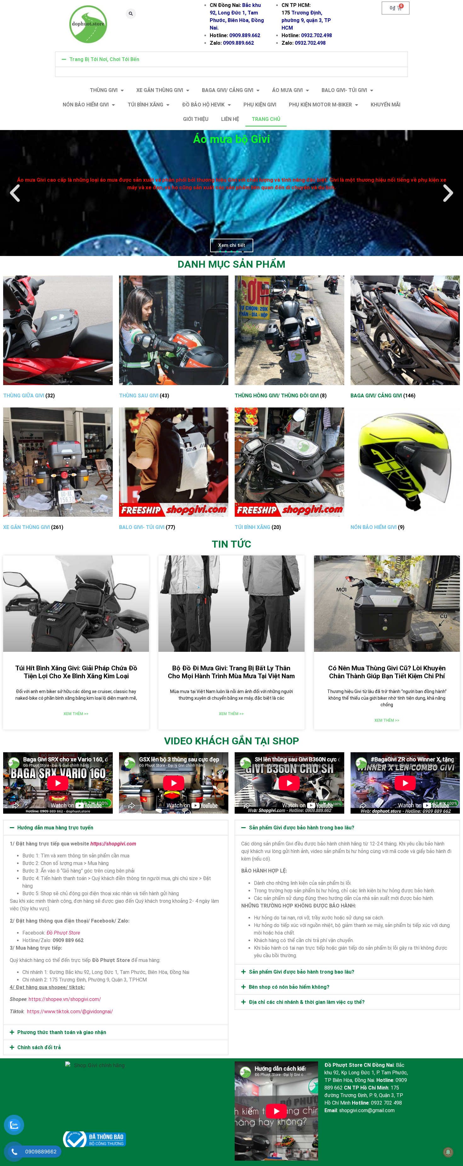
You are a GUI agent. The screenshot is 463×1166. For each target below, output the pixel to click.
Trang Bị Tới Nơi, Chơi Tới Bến (104, 59)
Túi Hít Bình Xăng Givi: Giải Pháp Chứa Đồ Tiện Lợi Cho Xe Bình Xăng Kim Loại (76, 672)
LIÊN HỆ (230, 119)
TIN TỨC (231, 544)
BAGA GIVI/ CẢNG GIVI (227, 90)
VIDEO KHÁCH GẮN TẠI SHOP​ (231, 741)
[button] (131, 14)
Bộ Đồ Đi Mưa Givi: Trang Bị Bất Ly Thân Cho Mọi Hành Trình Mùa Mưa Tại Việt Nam (231, 672)
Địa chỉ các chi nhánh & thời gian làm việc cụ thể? (307, 1002)
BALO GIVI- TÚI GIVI (344, 90)
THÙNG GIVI (103, 90)
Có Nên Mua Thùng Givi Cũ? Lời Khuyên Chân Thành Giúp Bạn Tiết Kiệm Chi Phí (387, 672)
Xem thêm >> (76, 714)
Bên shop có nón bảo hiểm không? (289, 987)
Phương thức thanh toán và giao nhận (61, 1032)
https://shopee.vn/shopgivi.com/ (65, 999)
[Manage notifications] (448, 1152)
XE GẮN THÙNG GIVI (159, 90)
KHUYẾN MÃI (385, 105)
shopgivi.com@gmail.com (367, 1110)
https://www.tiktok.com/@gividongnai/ (70, 1012)
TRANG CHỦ (266, 119)
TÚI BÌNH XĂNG (145, 105)
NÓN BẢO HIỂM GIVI (86, 105)
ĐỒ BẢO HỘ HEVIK (203, 105)
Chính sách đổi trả (39, 1047)
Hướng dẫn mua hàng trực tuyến (55, 828)
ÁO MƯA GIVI (287, 90)
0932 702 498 (386, 1103)
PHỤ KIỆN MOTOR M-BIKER (320, 105)
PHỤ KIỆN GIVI (259, 105)
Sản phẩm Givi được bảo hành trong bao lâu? (301, 828)
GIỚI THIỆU (196, 119)
